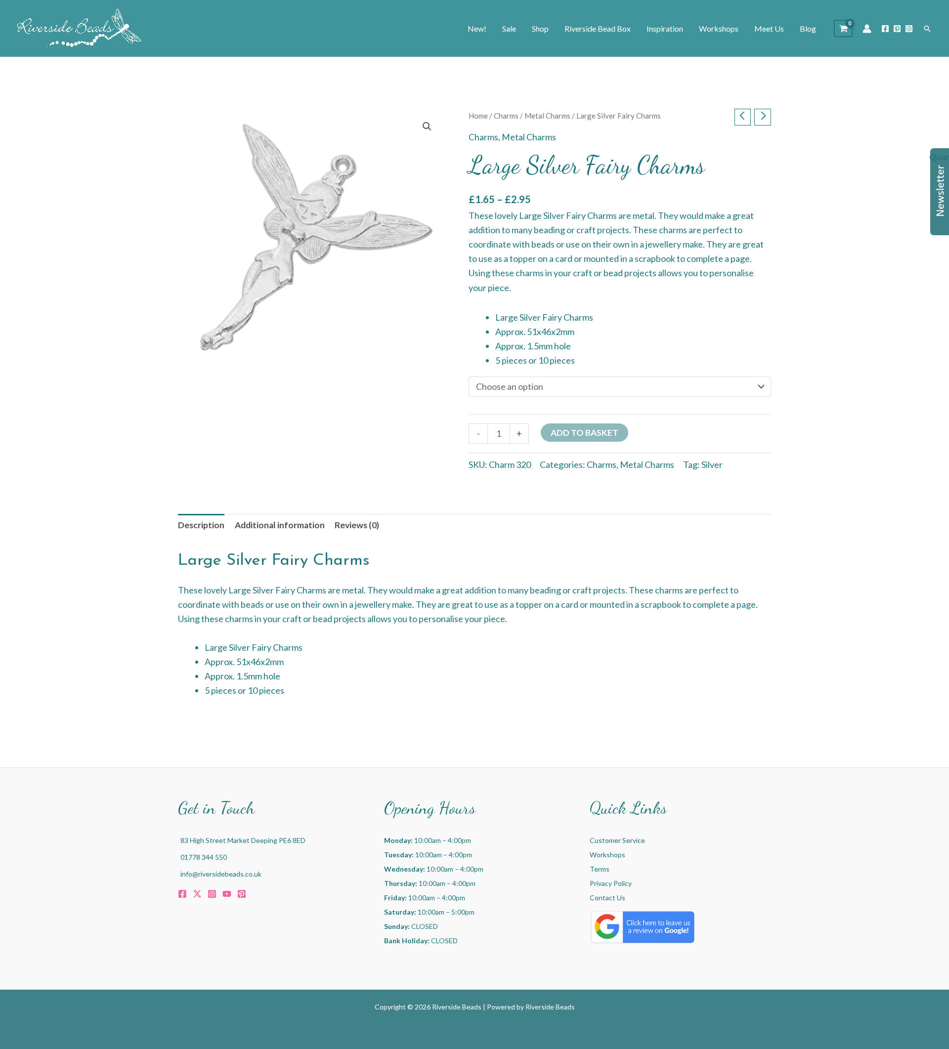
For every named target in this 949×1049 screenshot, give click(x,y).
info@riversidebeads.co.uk (220, 874)
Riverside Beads (550, 1007)
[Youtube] (226, 893)
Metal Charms (547, 115)
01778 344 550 (203, 857)
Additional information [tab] (280, 525)
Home (478, 115)
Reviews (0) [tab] (357, 525)
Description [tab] (201, 525)
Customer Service (617, 840)
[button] (927, 28)
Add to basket (584, 432)
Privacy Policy (611, 883)
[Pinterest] (897, 29)
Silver (712, 464)
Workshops (607, 854)
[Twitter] (197, 893)
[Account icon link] (867, 28)
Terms (599, 869)
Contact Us (607, 897)
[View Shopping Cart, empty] (843, 28)
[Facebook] (885, 29)
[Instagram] (909, 29)
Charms (506, 115)
